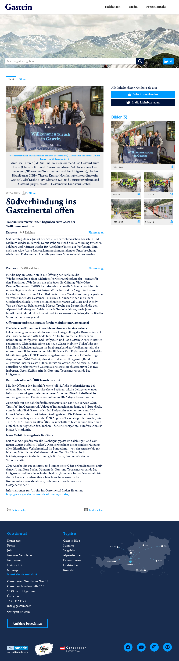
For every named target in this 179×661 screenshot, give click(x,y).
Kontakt (68, 570)
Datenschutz (15, 565)
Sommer (68, 545)
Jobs (10, 550)
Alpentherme (72, 555)
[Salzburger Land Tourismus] (44, 649)
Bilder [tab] (22, 79)
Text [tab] (11, 79)
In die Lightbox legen (145, 102)
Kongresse (14, 541)
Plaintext (94, 232)
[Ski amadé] (17, 649)
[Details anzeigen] (171, 167)
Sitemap (12, 570)
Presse (11, 545)
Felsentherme (72, 560)
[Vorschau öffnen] (54, 119)
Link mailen (96, 510)
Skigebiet (69, 550)
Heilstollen (70, 565)
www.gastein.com (18, 612)
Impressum (14, 560)
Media (133, 7)
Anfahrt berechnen (27, 624)
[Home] (18, 7)
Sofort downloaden (145, 94)
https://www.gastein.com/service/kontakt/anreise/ (38, 494)
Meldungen (112, 7)
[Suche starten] (140, 61)
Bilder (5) (119, 117)
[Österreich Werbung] (73, 649)
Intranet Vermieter (20, 555)
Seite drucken (19, 510)
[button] (168, 61)
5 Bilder (31, 193)
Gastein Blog (71, 541)
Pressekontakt (156, 7)
